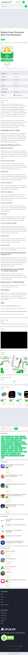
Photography (4, 449)
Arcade (16, 436)
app (8, 111)
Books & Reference (9, 438)
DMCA (2, 623)
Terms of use (3, 618)
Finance (8, 30)
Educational (9, 442)
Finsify (15, 73)
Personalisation (14, 448)
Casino (25, 438)
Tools (7, 453)
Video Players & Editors (14, 455)
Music (12, 446)
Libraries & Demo (18, 444)
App (2, 111)
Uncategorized (4, 455)
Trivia (19, 453)
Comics (7, 440)
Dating (19, 440)
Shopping (10, 451)
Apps (5, 30)
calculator (17, 156)
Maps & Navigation (5, 446)
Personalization (22, 448)
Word (2, 457)
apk (8, 299)
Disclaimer (3, 620)
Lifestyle (25, 444)
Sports (25, 451)
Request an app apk (5, 604)
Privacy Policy (3, 613)
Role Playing (4, 451)
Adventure (8, 436)
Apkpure (20, 646)
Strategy (3, 453)
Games (2, 444)
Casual (2, 440)
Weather (22, 455)
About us (2, 597)
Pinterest (14, 69)
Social (21, 451)
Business (17, 438)
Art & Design (22, 436)
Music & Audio (18, 446)
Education (3, 442)
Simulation (16, 451)
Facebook (3, 69)
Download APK (8, 60)
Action (2, 436)
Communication (13, 440)
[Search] (23, 2)
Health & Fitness (9, 444)
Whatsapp (24, 69)
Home (2, 30)
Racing (20, 449)
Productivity (11, 449)
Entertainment (17, 442)
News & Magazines (5, 448)
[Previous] (1, 364)
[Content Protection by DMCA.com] (7, 640)
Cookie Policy (3, 615)
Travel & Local (13, 453)
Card (21, 438)
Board (2, 438)
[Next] (27, 364)
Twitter (8, 69)
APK (14, 130)
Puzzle (16, 449)
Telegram (19, 69)
